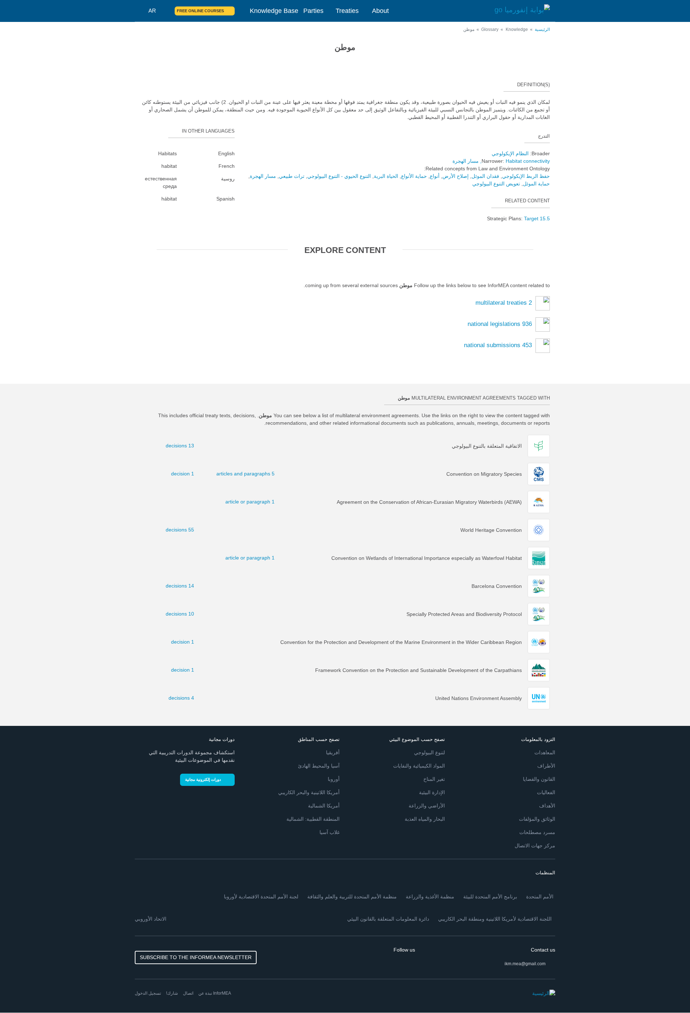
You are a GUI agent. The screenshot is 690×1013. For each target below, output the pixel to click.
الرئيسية (542, 29)
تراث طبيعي (291, 176)
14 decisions (184, 586)
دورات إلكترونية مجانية (203, 779)
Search (165, 10)
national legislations (500, 324)
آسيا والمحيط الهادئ (319, 766)
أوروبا (334, 779)
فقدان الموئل (485, 176)
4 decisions (184, 698)
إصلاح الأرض (455, 176)
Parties (313, 10)
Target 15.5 (537, 218)
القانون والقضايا (539, 779)
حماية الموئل (536, 184)
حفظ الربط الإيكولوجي (526, 176)
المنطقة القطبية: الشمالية (313, 819)
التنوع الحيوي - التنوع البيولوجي (339, 176)
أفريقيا (333, 752)
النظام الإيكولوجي (510, 153)
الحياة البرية (386, 176)
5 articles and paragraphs (263, 473)
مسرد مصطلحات (537, 832)
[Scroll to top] (21, 992)
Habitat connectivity (528, 161)
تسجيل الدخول (148, 993)
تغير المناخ (434, 779)
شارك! (172, 993)
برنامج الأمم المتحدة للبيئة (490, 896)
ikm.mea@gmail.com (525, 963)
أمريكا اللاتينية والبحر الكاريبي (309, 792)
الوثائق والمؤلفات (537, 819)
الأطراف (546, 766)
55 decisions (184, 530)
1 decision (184, 473)
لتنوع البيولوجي (429, 752)
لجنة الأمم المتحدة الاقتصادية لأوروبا (261, 896)
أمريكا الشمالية (324, 806)
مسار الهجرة (465, 161)
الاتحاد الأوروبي (150, 919)
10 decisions (184, 614)
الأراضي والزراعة (427, 806)
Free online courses (200, 11)
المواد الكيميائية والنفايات (419, 766)
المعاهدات (544, 752)
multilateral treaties (503, 303)
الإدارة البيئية (432, 792)
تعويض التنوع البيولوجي (496, 184)
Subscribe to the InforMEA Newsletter (196, 957)
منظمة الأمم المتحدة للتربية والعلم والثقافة (352, 896)
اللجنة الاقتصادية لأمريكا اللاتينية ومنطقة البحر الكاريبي (495, 919)
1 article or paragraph (263, 502)
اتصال (188, 993)
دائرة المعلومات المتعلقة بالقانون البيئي (388, 919)
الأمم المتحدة (539, 896)
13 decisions (184, 445)
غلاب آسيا (329, 832)
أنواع (435, 176)
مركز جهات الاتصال (535, 845)
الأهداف (547, 806)
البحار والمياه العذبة (425, 819)
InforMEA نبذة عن (214, 993)
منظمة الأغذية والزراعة (430, 896)
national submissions (498, 345)
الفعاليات (546, 792)
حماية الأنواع (414, 176)
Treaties (347, 10)
